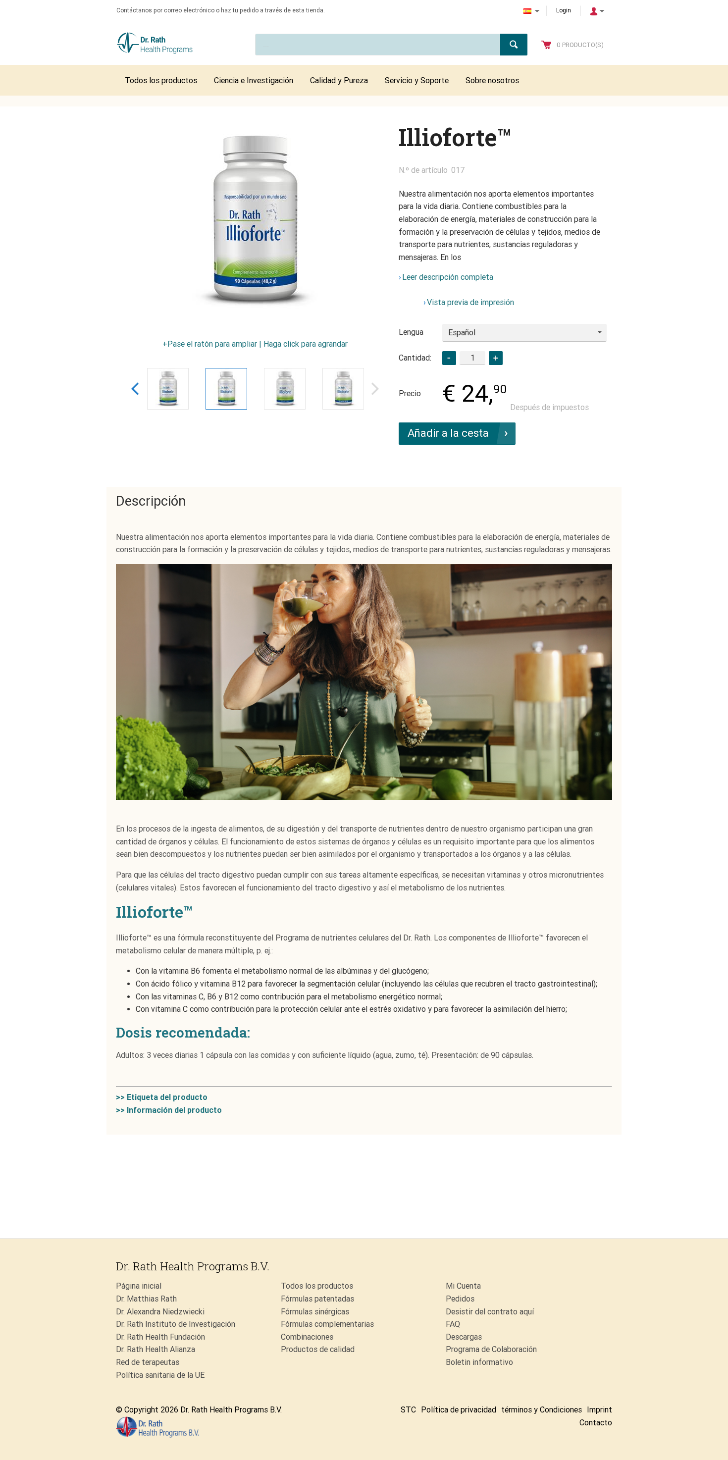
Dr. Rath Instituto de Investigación (175, 1324)
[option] (255, 221)
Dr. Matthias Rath (146, 1299)
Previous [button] (135, 388)
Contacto (595, 1422)
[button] (496, 358)
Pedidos (460, 1299)
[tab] (151, 502)
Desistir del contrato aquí (490, 1311)
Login (563, 10)
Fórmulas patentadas (317, 1299)
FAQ (453, 1324)
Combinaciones (307, 1337)
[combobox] (524, 333)
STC (408, 1409)
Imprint (599, 1409)
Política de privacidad (458, 1409)
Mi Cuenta (463, 1286)
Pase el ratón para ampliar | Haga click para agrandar (257, 344)
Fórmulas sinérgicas (315, 1311)
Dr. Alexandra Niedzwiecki (160, 1311)
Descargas (464, 1337)
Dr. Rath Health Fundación (160, 1337)
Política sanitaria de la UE (160, 1375)
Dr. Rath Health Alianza (155, 1349)
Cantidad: (415, 358)
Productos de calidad (318, 1349)
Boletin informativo (479, 1362)
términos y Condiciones (541, 1409)
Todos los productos (317, 1286)
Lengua (411, 332)
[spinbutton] (472, 358)
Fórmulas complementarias (327, 1324)
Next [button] (375, 388)
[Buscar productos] (513, 44)
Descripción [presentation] (151, 501)
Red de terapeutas (147, 1362)
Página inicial (138, 1286)
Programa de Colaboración (491, 1349)
